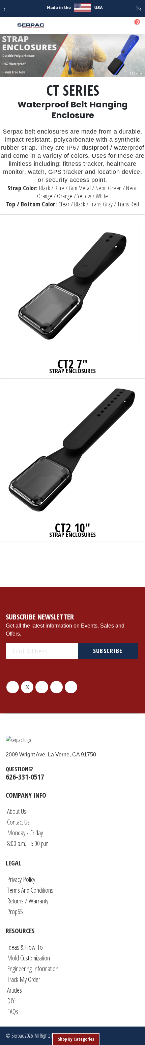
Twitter (27, 687)
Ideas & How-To (25, 947)
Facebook (12, 687)
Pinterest (41, 687)
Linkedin (56, 687)
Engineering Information (32, 968)
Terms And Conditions (30, 890)
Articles (14, 990)
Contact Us (18, 822)
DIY (10, 1000)
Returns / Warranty (27, 900)
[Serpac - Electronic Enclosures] (30, 25)
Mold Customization (28, 957)
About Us (16, 811)
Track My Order (23, 979)
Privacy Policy (21, 879)
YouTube (71, 687)
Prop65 (15, 911)
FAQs (12, 1011)
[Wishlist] (117, 25)
